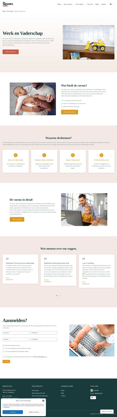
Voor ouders (79, 4)
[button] (43, 401)
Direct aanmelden (69, 112)
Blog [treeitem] (62, 393)
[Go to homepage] (8, 4)
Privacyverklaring (38, 356)
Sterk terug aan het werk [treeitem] (38, 393)
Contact (103, 4)
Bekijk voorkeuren (34, 412)
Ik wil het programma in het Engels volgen (16, 351)
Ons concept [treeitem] (35, 390)
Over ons (90, 4)
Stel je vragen (17, 219)
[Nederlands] (111, 4)
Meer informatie (11, 52)
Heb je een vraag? (107, 411)
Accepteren (13, 412)
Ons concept (68, 4)
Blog (97, 4)
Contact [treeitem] (63, 395)
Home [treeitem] (62, 390)
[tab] (56, 295)
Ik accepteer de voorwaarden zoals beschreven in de (26, 356)
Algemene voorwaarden (96, 413)
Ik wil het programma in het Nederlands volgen (18, 348)
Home (59, 4)
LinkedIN (96, 390)
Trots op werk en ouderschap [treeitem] (40, 395)
